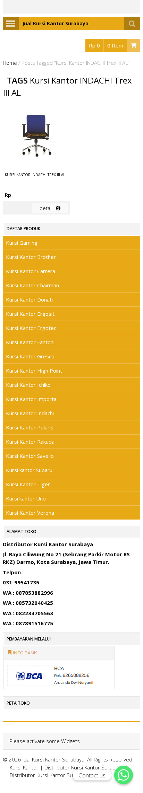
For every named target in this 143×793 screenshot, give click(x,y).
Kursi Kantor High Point (34, 370)
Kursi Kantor (24, 767)
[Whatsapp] (123, 775)
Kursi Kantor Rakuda (30, 441)
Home (10, 62)
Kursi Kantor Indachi (30, 413)
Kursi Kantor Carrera (30, 271)
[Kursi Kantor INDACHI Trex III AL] (36, 136)
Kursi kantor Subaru (29, 470)
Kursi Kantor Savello (30, 455)
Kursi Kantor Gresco (30, 356)
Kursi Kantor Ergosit (30, 313)
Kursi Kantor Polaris (29, 427)
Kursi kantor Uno (26, 498)
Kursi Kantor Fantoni (30, 342)
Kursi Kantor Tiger (28, 484)
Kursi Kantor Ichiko (28, 384)
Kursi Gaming (21, 242)
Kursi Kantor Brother (31, 256)
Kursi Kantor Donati (29, 299)
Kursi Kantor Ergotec (31, 327)
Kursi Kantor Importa (31, 398)
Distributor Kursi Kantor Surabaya (84, 767)
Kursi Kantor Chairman (32, 285)
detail (46, 207)
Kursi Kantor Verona (30, 512)
